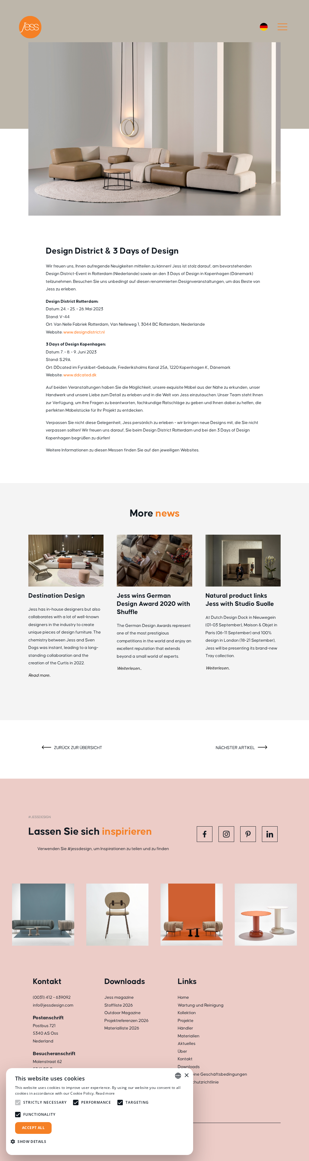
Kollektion (187, 1013)
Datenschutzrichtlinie (198, 1082)
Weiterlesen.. (217, 668)
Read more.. (39, 675)
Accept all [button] (33, 1127)
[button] (30, 1141)
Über (182, 1051)
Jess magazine (119, 997)
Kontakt (185, 1059)
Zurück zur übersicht (77, 748)
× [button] (186, 1075)
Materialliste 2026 (121, 1028)
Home (183, 997)
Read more (105, 1093)
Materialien (188, 1036)
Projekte (185, 1021)
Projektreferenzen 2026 (126, 1021)
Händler (185, 1028)
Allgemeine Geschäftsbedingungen (212, 1074)
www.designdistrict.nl (84, 332)
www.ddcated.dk (80, 375)
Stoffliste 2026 (118, 1005)
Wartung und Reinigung (201, 1005)
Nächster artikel (236, 748)
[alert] (99, 1111)
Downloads (189, 1067)
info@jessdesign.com (53, 1005)
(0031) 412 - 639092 (52, 997)
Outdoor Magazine (122, 1013)
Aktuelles (187, 1044)
